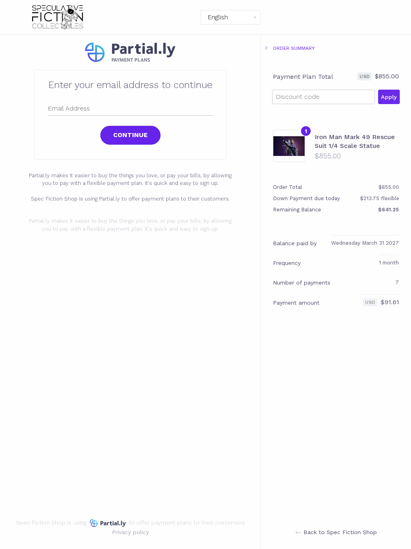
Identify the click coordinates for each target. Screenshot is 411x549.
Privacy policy (130, 532)
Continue (130, 135)
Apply (389, 97)
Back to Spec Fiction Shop (339, 532)
